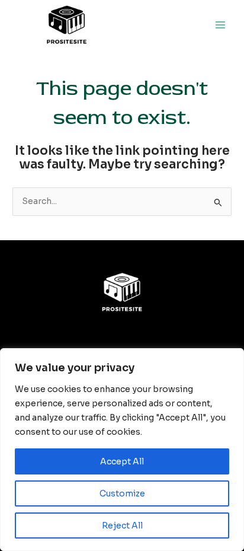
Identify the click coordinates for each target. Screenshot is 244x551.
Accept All (122, 461)
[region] (122, 449)
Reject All (122, 525)
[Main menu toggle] (220, 25)
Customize (122, 493)
